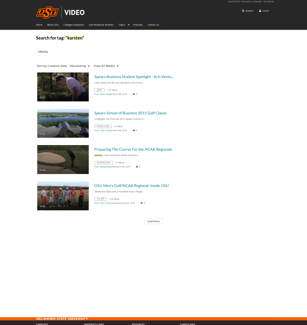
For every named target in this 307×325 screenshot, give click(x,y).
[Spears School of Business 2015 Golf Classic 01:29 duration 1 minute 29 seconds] (63, 122)
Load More (153, 221)
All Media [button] (104, 66)
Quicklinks (269, 1)
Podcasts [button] (138, 24)
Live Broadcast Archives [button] (101, 24)
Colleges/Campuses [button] (73, 24)
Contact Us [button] (153, 24)
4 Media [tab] (43, 51)
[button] (247, 11)
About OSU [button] (53, 24)
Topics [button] (121, 24)
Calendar (257, 1)
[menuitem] (41, 24)
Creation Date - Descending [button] (61, 66)
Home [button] (39, 24)
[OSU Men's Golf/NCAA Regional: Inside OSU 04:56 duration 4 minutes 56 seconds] (63, 195)
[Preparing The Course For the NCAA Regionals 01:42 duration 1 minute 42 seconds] (63, 159)
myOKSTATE (234, 1)
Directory (247, 1)
